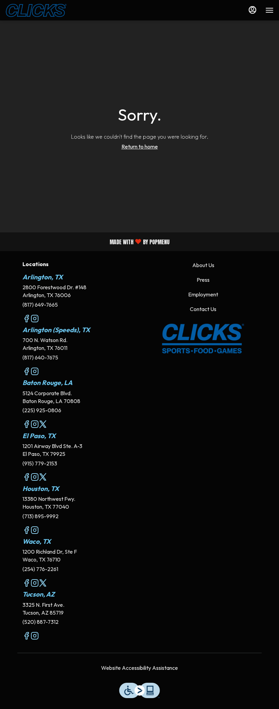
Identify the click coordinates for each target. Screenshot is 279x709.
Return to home (139, 146)
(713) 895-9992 (40, 516)
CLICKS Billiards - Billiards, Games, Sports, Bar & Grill (203, 338)
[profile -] (252, 10)
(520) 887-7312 (40, 621)
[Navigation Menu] (269, 10)
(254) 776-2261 (40, 569)
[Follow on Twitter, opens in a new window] (43, 425)
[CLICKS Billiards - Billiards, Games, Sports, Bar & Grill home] (36, 10)
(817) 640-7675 (40, 357)
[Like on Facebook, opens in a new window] (26, 319)
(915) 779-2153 (39, 463)
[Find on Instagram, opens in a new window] (35, 319)
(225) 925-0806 (41, 410)
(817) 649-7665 (40, 304)
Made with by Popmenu (87, 241)
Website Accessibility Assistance (139, 667)
